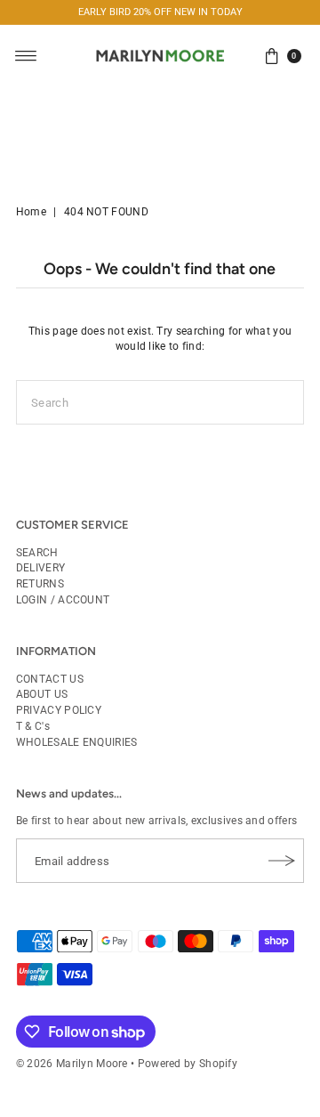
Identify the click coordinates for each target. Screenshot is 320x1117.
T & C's (33, 726)
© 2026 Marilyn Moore (72, 1063)
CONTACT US (50, 679)
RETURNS (40, 584)
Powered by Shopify (187, 1063)
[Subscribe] (282, 860)
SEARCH (37, 552)
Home (31, 212)
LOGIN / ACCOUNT (62, 600)
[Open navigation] (26, 56)
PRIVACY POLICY (58, 710)
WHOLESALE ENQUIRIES (77, 742)
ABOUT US (42, 694)
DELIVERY (40, 568)
